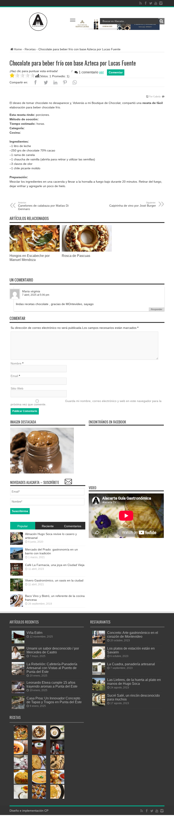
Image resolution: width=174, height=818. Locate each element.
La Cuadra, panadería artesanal (131, 664)
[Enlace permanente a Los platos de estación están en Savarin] (98, 658)
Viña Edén (34, 633)
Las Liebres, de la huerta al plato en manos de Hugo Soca (134, 681)
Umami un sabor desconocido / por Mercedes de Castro (53, 650)
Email (14, 376)
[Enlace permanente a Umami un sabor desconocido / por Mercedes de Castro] (18, 658)
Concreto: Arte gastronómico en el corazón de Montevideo (132, 634)
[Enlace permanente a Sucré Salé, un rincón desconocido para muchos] (98, 705)
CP (46, 810)
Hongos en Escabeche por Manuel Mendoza (30, 258)
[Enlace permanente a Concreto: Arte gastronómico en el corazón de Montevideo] (98, 642)
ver (101, 72)
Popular (22, 526)
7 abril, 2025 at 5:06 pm (35, 294)
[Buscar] (161, 21)
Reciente (48, 526)
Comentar (116, 72)
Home (18, 49)
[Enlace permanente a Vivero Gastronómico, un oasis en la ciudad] (16, 590)
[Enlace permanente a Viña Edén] (18, 642)
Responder (156, 309)
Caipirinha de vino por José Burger (132, 204)
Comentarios (72, 526)
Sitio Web (17, 388)
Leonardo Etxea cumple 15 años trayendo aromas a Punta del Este (52, 684)
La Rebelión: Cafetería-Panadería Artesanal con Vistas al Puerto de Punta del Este (52, 668)
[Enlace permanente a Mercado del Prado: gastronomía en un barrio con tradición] (16, 559)
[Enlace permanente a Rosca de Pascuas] (87, 250)
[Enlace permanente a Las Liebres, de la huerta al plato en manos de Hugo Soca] (98, 689)
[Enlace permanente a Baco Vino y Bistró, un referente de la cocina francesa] (16, 605)
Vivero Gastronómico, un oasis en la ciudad (54, 580)
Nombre (16, 363)
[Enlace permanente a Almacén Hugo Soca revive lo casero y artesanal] (16, 543)
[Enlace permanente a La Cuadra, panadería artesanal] (98, 673)
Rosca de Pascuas (76, 256)
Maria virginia (31, 291)
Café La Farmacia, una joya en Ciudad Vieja (54, 565)
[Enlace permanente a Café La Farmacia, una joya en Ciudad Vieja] (16, 574)
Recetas (30, 49)
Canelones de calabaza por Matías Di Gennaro (43, 206)
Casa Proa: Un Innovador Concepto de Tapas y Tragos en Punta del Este (54, 700)
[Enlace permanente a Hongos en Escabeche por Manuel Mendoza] (35, 250)
